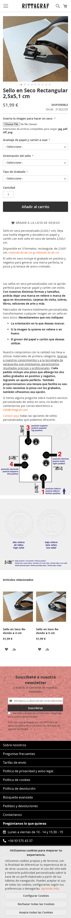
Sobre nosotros (14, 745)
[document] (36, 882)
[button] (21, 85)
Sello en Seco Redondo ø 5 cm (47, 631)
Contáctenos (12, 815)
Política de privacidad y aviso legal (28, 771)
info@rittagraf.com (15, 410)
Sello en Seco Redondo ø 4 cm (14, 631)
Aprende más (50, 888)
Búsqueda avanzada (18, 797)
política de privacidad (29, 725)
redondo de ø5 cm (47, 252)
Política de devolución (19, 788)
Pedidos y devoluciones (20, 806)
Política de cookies (16, 780)
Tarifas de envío (14, 762)
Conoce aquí (11, 416)
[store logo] (35, 6)
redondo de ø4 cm (20, 252)
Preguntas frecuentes (19, 754)
